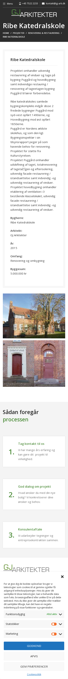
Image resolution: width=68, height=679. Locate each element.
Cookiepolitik (34, 674)
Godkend (34, 646)
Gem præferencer (34, 666)
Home (6, 33)
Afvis (34, 656)
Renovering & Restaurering (44, 33)
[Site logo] (34, 13)
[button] (62, 577)
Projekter (18, 33)
